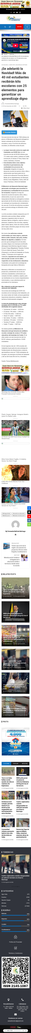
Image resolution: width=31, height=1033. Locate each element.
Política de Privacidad (15, 942)
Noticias (25, 64)
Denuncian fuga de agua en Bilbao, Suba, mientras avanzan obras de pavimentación (15, 710)
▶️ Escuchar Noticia (9, 132)
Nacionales (19, 64)
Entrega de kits (6, 513)
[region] (15, 4)
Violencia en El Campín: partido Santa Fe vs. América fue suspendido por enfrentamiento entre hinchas (7, 807)
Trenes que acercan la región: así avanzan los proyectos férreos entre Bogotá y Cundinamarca (19, 548)
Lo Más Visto (11, 64)
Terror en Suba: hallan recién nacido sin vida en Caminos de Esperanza (13, 592)
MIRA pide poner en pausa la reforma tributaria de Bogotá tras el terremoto (15, 615)
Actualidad (5, 64)
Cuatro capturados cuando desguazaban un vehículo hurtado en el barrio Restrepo (14, 663)
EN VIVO (19, 26)
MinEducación (6, 515)
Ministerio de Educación (19, 515)
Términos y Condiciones (15, 953)
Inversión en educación (18, 513)
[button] (15, 4)
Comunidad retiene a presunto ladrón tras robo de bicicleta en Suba (14, 687)
